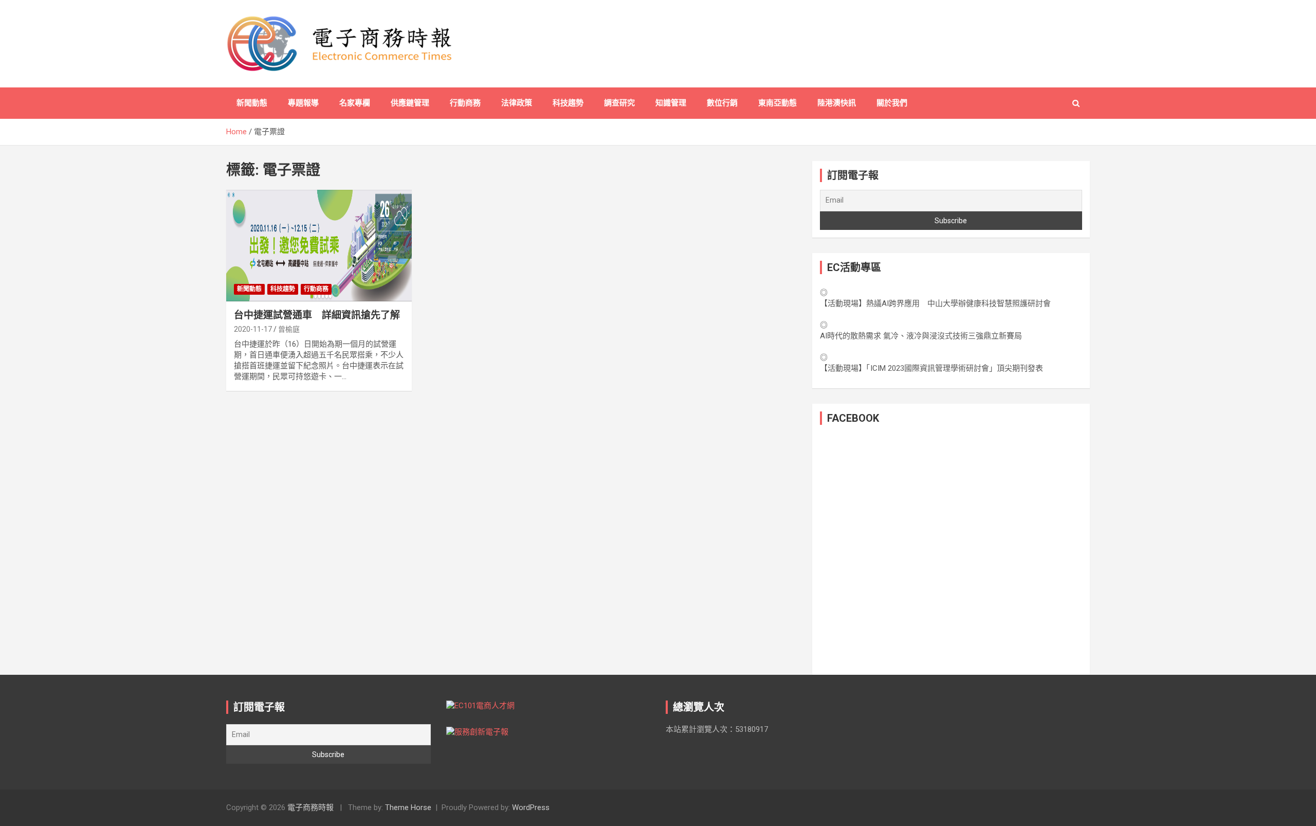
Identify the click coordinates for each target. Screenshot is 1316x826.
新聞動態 (251, 102)
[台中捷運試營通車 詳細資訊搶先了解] (319, 246)
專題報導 (303, 102)
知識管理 (670, 102)
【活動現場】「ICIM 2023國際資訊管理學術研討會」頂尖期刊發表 (931, 368)
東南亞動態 (777, 102)
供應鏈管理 (410, 102)
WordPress (531, 807)
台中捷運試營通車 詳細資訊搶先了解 (317, 315)
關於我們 (891, 102)
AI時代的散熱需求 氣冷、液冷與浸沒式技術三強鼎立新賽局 (921, 335)
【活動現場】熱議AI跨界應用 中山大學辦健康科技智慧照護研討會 (935, 303)
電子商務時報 (310, 807)
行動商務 (465, 102)
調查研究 (619, 102)
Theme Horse (408, 807)
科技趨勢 (568, 102)
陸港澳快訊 (836, 102)
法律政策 (516, 102)
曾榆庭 (289, 329)
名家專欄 (354, 102)
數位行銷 (722, 102)
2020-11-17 (253, 329)
